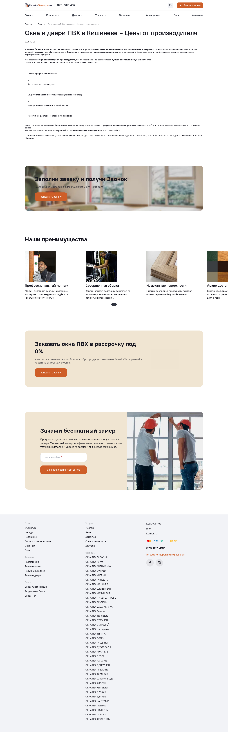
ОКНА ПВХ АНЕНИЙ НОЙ (98, 566)
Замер (88, 532)
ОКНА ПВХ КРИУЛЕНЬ (97, 651)
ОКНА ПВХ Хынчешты (96, 687)
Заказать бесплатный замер (63, 469)
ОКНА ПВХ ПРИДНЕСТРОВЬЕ (100, 597)
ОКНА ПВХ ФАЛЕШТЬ (96, 579)
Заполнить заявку (51, 196)
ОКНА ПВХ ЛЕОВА (94, 656)
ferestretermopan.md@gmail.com (165, 554)
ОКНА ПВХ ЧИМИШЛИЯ (97, 593)
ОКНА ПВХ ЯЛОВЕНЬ (96, 683)
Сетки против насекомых (38, 541)
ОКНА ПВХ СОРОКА (95, 714)
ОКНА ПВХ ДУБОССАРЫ (98, 647)
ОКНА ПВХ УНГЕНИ (95, 575)
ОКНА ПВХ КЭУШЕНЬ (96, 710)
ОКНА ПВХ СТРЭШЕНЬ (97, 620)
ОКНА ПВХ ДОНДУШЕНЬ (98, 665)
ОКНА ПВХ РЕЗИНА (95, 705)
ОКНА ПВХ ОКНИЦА (95, 570)
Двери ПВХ (30, 595)
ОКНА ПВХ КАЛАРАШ (96, 660)
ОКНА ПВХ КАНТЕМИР (97, 701)
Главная (28, 24)
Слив (27, 550)
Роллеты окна (32, 561)
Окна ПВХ (30, 546)
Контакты (197, 15)
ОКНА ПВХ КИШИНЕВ (96, 584)
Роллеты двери (33, 575)
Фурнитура (30, 528)
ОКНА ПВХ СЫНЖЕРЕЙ (97, 624)
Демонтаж (90, 537)
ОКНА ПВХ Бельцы (95, 611)
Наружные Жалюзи (35, 570)
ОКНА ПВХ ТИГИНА (95, 633)
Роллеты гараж (33, 566)
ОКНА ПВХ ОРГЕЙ (94, 638)
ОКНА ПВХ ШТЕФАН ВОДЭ (99, 678)
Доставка (90, 546)
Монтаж (89, 528)
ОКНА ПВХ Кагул (94, 561)
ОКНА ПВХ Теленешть (96, 615)
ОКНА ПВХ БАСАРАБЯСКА (98, 606)
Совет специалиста (95, 541)
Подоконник (31, 537)
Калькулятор (153, 15)
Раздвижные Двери (35, 591)
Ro (170, 5)
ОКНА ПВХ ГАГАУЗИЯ (96, 557)
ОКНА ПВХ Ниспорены (97, 629)
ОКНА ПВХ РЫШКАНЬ (96, 669)
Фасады (29, 532)
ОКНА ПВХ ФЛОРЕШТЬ (97, 719)
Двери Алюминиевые (36, 586)
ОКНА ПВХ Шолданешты (98, 588)
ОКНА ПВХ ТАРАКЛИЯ (96, 674)
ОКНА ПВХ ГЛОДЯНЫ (96, 642)
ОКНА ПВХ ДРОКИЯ (95, 692)
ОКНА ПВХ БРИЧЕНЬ (96, 602)
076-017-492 (66, 5)
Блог (176, 15)
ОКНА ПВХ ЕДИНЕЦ (95, 696)
